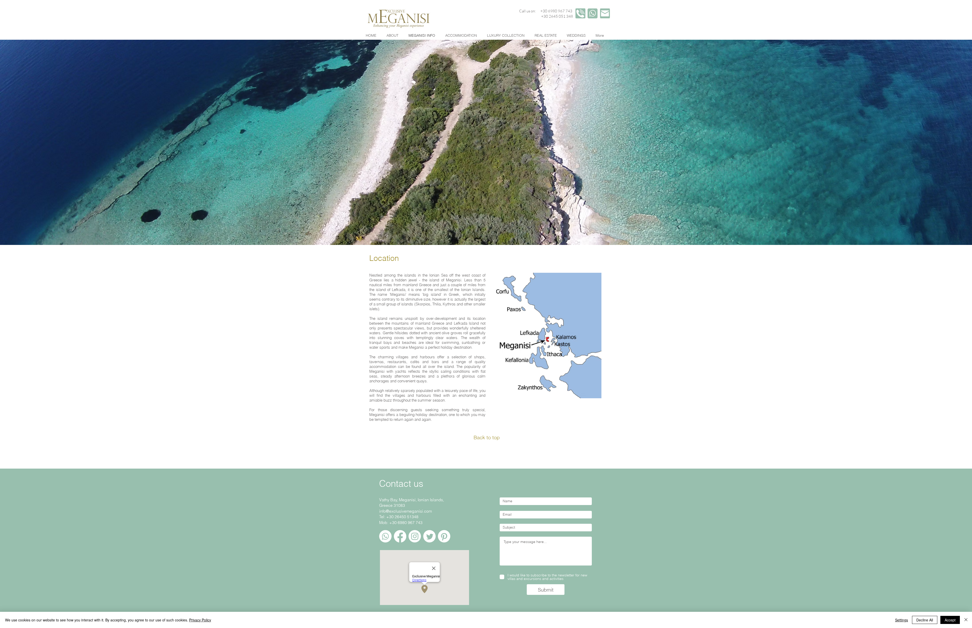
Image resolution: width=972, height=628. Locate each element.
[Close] (966, 620)
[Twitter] (429, 536)
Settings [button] (901, 619)
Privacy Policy (200, 619)
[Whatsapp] (385, 536)
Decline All (924, 619)
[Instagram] (415, 536)
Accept (950, 619)
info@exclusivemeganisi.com (405, 511)
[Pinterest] (444, 536)
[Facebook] (400, 536)
